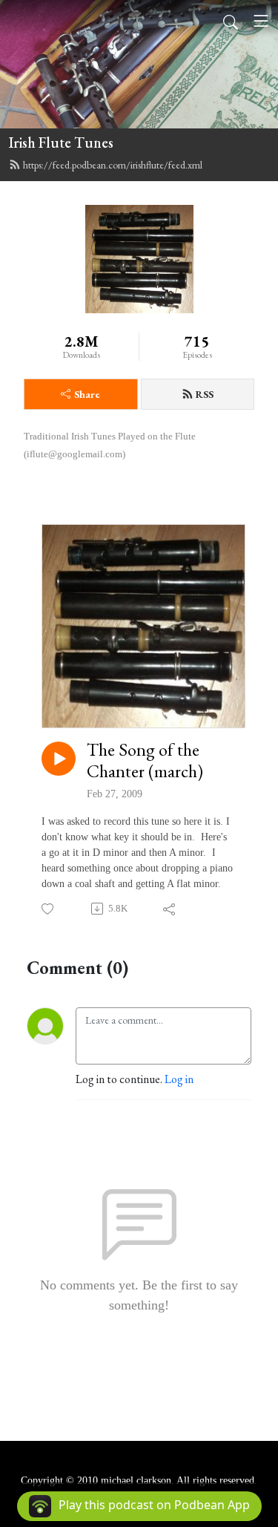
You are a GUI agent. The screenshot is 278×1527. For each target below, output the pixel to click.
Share (87, 394)
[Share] (170, 908)
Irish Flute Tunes (61, 142)
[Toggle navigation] (261, 21)
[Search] (230, 21)
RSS (205, 394)
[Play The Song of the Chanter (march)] (59, 759)
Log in (179, 1079)
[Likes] (48, 909)
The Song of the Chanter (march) (145, 760)
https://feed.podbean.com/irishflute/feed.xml (112, 164)
